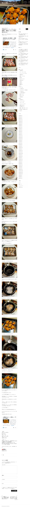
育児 (19, 98)
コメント (3, 464)
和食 (20, 77)
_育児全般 (21, 99)
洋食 (20, 81)
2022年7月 (20, 127)
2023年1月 (20, 118)
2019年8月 (20, 176)
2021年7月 (20, 143)
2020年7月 (20, 160)
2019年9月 (20, 175)
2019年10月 (20, 173)
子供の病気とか (21, 106)
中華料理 (21, 74)
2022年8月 (20, 125)
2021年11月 (20, 137)
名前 (3, 475)
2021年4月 (20, 147)
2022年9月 (20, 124)
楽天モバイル (21, 95)
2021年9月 (20, 140)
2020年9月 (20, 157)
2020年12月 (20, 153)
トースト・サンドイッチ (23, 73)
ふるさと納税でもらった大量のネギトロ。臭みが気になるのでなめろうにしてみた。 (23, 50)
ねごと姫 (5, 3)
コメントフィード (21, 185)
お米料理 (21, 70)
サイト (3, 483)
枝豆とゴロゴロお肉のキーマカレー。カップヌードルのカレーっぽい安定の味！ (23, 39)
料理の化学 (21, 80)
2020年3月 (20, 166)
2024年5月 (20, 115)
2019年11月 (20, 172)
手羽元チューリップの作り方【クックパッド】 (8, 442)
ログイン (20, 182)
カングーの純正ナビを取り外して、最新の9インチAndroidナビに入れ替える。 (23, 54)
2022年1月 (20, 134)
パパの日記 (21, 88)
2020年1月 (20, 169)
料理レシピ (20, 69)
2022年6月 (20, 128)
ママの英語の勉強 (22, 92)
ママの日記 (21, 91)
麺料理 (20, 84)
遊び (20, 110)
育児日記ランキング (4, 450)
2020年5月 (20, 163)
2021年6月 (20, 144)
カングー (21, 87)
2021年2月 (20, 150)
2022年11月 (20, 121)
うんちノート (21, 102)
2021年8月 (20, 141)
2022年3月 (20, 131)
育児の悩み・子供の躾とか (23, 109)
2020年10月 (20, 156)
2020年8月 (20, 159)
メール (3, 479)
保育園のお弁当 (21, 105)
